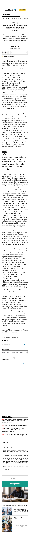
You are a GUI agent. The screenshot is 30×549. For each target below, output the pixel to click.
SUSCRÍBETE (22, 9)
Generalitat (14, 18)
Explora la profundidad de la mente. (20, 518)
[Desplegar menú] (3, 10)
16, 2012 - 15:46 (15, 48)
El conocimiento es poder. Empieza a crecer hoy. (15, 505)
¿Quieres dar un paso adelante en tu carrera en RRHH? (20, 526)
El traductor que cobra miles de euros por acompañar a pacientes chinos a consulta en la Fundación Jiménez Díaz (15, 468)
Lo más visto (5, 442)
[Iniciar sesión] (27, 10)
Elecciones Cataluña (6, 18)
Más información (5, 359)
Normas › (26, 344)
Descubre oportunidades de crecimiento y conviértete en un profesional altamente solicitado (21, 510)
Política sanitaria (14, 352)
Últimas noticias (6, 416)
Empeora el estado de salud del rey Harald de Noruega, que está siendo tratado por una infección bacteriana (15, 420)
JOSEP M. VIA (15, 46)
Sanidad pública (5, 352)
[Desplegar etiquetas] (27, 352)
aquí (23, 363)
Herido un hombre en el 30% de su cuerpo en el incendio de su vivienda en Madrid (14, 435)
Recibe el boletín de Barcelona (11, 337)
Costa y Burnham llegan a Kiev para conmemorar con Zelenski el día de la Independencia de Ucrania (13, 430)
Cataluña (6, 15)
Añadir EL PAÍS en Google (9, 56)
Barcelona (20, 18)
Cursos (15, 484)
